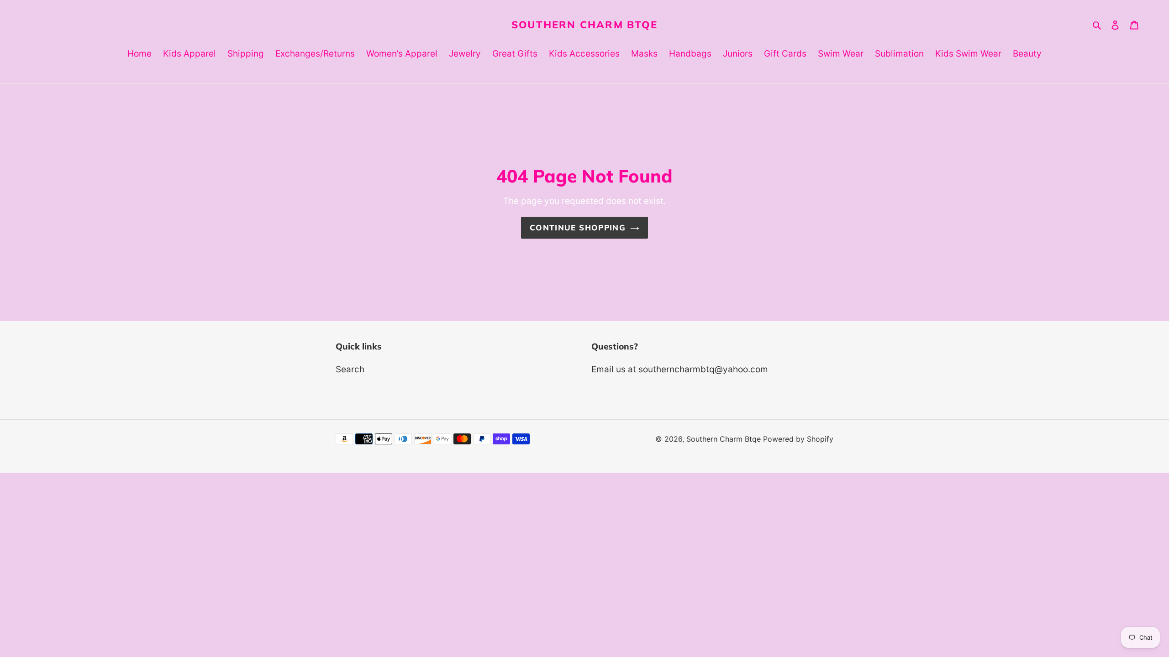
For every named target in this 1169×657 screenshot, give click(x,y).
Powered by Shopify (798, 438)
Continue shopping (578, 227)
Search (350, 369)
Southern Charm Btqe (584, 25)
